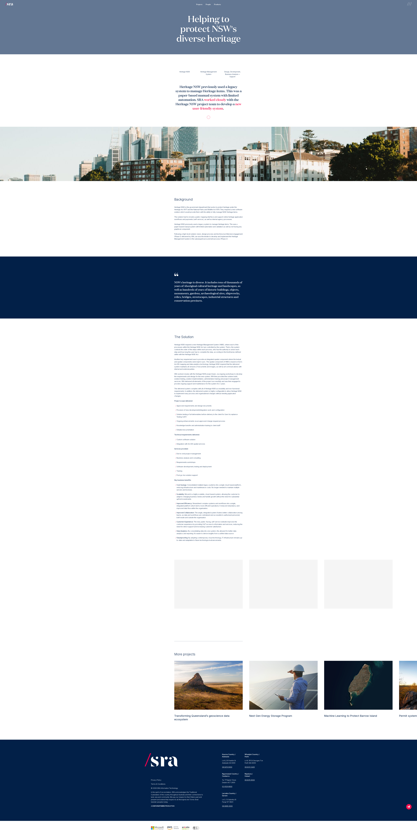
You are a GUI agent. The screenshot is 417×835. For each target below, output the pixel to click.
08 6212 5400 (250, 767)
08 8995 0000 (227, 806)
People (208, 4)
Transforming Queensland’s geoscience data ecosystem (201, 717)
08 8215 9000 (227, 767)
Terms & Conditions (158, 784)
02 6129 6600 (227, 786)
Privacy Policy (156, 780)
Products (217, 4)
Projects (199, 4)
